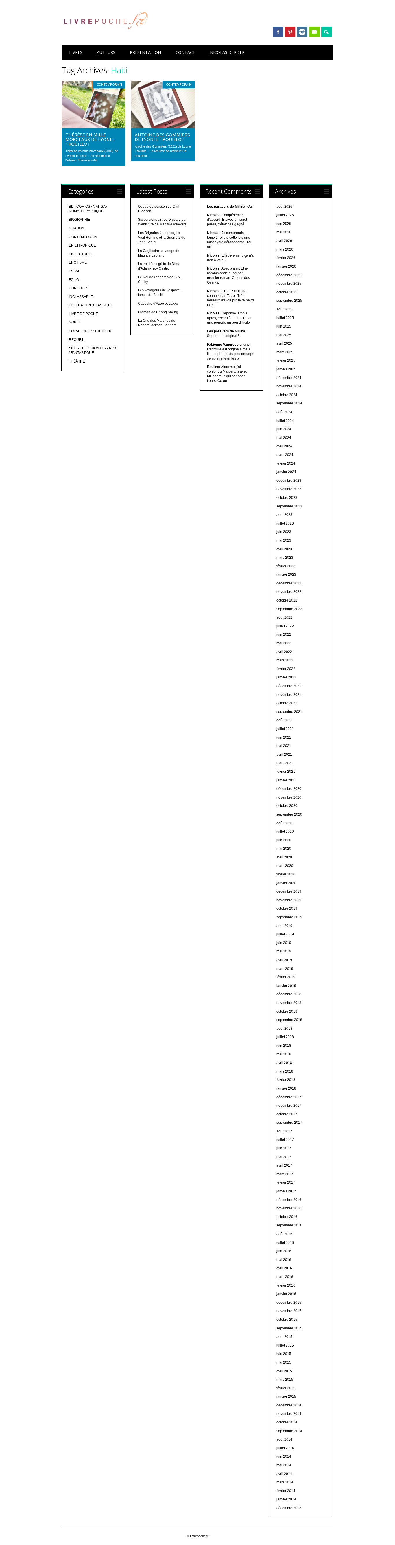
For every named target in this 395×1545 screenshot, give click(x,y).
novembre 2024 (288, 386)
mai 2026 (283, 232)
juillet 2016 (285, 1243)
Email (314, 32)
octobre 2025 (286, 292)
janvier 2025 (286, 369)
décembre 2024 (288, 378)
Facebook (278, 32)
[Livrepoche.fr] (105, 34)
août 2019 (284, 926)
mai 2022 (283, 643)
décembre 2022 (288, 583)
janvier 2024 (286, 472)
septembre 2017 (289, 1123)
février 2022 (285, 669)
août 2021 (284, 720)
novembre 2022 (288, 592)
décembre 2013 (288, 1508)
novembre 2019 (288, 900)
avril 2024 (284, 446)
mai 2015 (283, 1362)
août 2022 (284, 617)
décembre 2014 (288, 1405)
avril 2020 (284, 857)
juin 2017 (283, 1148)
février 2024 (285, 463)
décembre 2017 (288, 1097)
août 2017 (284, 1131)
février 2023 (285, 566)
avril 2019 (284, 960)
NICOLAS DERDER (227, 52)
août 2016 (284, 1234)
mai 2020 (283, 849)
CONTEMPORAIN (109, 84)
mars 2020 (284, 866)
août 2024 (284, 412)
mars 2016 (284, 1277)
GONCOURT (79, 288)
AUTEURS (106, 52)
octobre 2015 (286, 1320)
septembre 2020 (289, 814)
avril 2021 (284, 755)
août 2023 (284, 515)
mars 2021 (284, 763)
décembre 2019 (288, 891)
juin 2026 (283, 224)
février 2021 (285, 772)
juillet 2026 (285, 215)
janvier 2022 (286, 677)
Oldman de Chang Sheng (158, 312)
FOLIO (74, 280)
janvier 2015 (286, 1397)
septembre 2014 (289, 1431)
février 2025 (285, 360)
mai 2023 (283, 540)
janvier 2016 (286, 1294)
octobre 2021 (286, 703)
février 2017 (285, 1182)
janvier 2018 (286, 1088)
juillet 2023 (285, 523)
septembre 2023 (289, 506)
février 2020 (285, 874)
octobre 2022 (286, 600)
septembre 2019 (289, 917)
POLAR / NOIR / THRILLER (90, 331)
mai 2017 (283, 1157)
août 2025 (284, 309)
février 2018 (285, 1080)
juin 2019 (283, 943)
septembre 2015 (289, 1328)
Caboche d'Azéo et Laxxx (158, 303)
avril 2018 (284, 1063)
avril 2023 (284, 549)
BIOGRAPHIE (79, 220)
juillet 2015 (285, 1345)
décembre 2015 (288, 1303)
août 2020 (284, 823)
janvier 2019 (286, 986)
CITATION (76, 228)
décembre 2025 (288, 275)
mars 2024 (284, 455)
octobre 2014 (286, 1422)
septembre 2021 (289, 712)
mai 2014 (283, 1465)
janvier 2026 (286, 266)
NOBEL (75, 322)
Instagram (302, 32)
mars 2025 (284, 352)
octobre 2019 (286, 908)
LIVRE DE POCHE (83, 314)
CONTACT (185, 52)
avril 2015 (284, 1371)
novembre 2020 (288, 797)
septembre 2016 (289, 1225)
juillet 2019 (285, 934)
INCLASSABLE (81, 297)
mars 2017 (284, 1174)
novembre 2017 (288, 1105)
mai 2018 (283, 1054)
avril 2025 (284, 343)
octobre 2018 (286, 1011)
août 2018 (284, 1029)
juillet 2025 (285, 318)
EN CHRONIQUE (82, 245)
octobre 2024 (286, 395)
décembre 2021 (288, 686)
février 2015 (285, 1388)
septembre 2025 (289, 301)
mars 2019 (284, 969)
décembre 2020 (288, 789)
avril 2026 (284, 241)
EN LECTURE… (82, 254)
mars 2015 (284, 1379)
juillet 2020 (285, 831)
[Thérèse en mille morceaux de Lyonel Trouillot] (93, 127)
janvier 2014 (286, 1499)
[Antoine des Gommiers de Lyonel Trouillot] (163, 127)
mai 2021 (283, 746)
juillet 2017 (285, 1140)
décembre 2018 (288, 994)
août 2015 (284, 1337)
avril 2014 (284, 1474)
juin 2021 (283, 737)
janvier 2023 (286, 575)
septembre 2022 (289, 609)
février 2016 (285, 1285)
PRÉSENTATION (145, 52)
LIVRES (75, 52)
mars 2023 (284, 558)
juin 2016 (283, 1251)
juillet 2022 (285, 626)
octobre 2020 (286, 806)
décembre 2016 (288, 1200)
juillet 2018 (285, 1037)
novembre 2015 (288, 1311)
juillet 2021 (285, 729)
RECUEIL (76, 340)
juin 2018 (283, 1046)
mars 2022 (284, 660)
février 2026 (285, 258)
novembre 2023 (288, 489)
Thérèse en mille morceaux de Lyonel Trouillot (90, 139)
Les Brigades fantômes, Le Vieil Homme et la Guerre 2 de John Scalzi (161, 237)
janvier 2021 (286, 780)
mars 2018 (284, 1071)
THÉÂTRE (77, 361)
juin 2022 (283, 634)
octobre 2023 (286, 498)
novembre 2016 (288, 1208)
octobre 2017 (286, 1114)
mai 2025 (283, 335)
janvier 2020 (286, 883)
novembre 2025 (288, 284)
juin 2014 (283, 1456)
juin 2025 (283, 326)
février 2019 (285, 977)
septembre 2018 (289, 1020)
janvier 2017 (286, 1191)
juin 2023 (283, 532)
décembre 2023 (288, 481)
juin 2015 (283, 1354)
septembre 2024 (289, 403)
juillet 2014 (285, 1448)
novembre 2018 (288, 1003)
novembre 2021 (288, 695)
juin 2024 (283, 429)
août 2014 (284, 1439)
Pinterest (290, 32)
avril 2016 (284, 1268)
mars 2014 (284, 1482)
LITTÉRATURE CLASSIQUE (91, 305)
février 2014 (285, 1491)
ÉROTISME (78, 262)
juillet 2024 (285, 421)
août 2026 (284, 207)
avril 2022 (284, 652)
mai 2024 (283, 438)
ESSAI (74, 271)
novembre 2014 (288, 1414)
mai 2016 (283, 1260)
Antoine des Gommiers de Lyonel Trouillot (162, 137)
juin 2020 (283, 840)
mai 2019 (283, 951)
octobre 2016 (286, 1217)
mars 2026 (284, 249)
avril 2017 (284, 1165)
